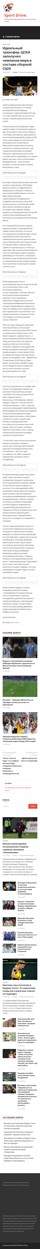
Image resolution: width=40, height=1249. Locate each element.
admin (16, 72)
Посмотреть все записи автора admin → (18, 788)
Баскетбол (6, 44)
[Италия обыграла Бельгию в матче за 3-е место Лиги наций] (9, 940)
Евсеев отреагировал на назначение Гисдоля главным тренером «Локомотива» (18, 1149)
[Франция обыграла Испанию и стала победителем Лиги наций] (9, 926)
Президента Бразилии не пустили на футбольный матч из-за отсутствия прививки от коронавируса (27, 888)
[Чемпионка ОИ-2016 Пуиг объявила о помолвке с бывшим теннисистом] (9, 1026)
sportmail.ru (15, 622)
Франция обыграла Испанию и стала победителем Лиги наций (26, 921)
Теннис (5, 982)
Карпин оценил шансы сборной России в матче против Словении (27, 948)
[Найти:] (20, 806)
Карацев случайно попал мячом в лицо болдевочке (26, 1075)
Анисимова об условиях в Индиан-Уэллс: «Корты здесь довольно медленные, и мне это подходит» (27, 1037)
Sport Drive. (15, 15)
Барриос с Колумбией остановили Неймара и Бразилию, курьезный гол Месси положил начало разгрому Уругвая (19, 664)
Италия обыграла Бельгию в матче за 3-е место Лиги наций (27, 934)
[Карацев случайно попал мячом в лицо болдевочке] (9, 1081)
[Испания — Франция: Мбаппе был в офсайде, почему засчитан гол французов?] (20, 697)
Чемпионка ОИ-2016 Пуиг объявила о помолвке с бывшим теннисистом (26, 1022)
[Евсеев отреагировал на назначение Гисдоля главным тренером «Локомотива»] (20, 839)
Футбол (5, 841)
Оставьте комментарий (27, 72)
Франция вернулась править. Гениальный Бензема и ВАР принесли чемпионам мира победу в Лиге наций (19, 738)
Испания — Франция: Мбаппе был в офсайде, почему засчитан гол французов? (18, 702)
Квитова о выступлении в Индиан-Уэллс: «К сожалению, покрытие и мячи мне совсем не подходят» (20, 1125)
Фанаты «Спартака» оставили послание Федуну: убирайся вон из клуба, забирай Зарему (27, 905)
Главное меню (12, 37)
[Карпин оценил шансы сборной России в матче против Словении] (9, 952)
